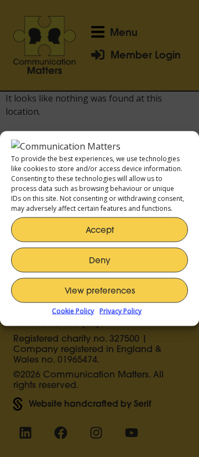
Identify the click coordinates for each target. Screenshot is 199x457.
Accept (100, 229)
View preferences (100, 290)
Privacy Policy (121, 311)
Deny (100, 259)
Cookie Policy (73, 311)
